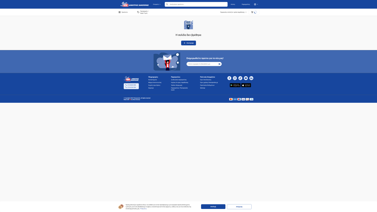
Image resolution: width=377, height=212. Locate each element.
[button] (167, 4)
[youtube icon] (246, 78)
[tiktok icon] (240, 78)
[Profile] (256, 4)
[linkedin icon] (251, 78)
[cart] (254, 12)
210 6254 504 (131, 87)
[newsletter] (219, 64)
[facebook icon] (229, 78)
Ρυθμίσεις (143, 208)
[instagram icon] (235, 78)
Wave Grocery (136, 99)
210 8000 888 (131, 85)
